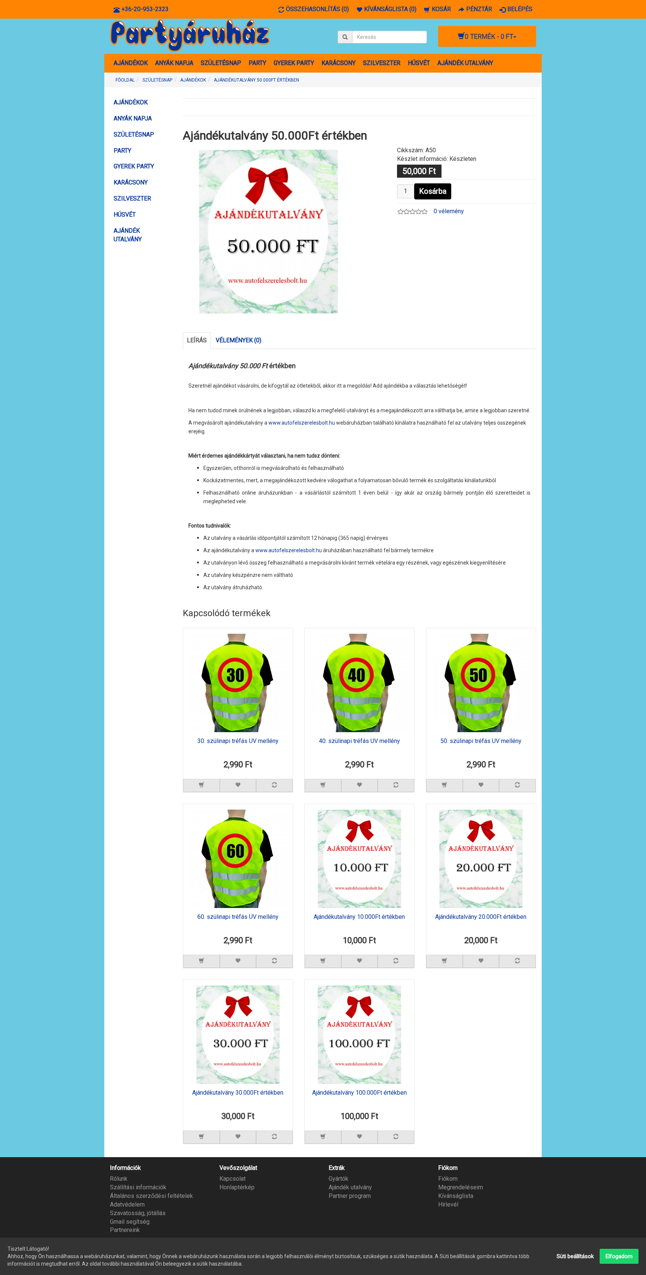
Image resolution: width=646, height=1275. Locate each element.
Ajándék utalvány (350, 1187)
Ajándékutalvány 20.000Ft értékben (480, 917)
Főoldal (125, 80)
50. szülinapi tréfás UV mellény (481, 741)
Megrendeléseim (460, 1187)
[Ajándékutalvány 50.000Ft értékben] (268, 231)
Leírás (197, 340)
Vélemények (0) (238, 340)
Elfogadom (619, 1256)
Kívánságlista (455, 1195)
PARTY (257, 63)
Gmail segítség (130, 1221)
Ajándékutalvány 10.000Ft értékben (359, 917)
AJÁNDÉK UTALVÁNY (465, 63)
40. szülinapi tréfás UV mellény (359, 741)
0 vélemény (449, 211)
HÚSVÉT (419, 63)
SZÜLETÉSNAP (221, 63)
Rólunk (118, 1178)
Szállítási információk (138, 1187)
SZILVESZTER (381, 63)
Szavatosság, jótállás (138, 1213)
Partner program (350, 1195)
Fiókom (448, 1178)
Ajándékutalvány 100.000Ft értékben (359, 1092)
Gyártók (338, 1178)
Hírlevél (448, 1204)
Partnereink (125, 1229)
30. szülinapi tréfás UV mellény (238, 741)
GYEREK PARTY (294, 63)
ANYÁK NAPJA (174, 63)
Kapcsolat (232, 1178)
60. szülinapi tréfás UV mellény (238, 917)
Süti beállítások (575, 1256)
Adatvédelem (127, 1204)
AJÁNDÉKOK (131, 63)
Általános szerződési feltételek (151, 1195)
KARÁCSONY (339, 63)
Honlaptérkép (237, 1187)
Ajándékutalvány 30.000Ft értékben (237, 1092)
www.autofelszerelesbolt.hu (301, 423)
